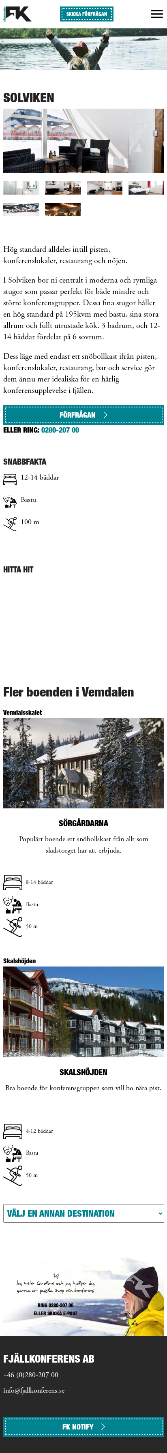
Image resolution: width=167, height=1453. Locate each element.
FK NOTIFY (77, 1427)
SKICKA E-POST (62, 1313)
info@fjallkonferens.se (33, 1391)
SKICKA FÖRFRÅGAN (86, 14)
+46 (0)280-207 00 (30, 1375)
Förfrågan (78, 415)
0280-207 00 (60, 430)
